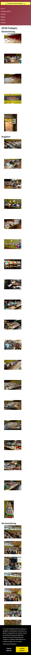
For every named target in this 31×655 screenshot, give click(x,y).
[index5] (10, 122)
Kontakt (3, 22)
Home (3, 8)
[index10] (12, 163)
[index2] (12, 58)
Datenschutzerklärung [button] (9, 644)
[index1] (12, 532)
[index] (12, 38)
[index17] (12, 304)
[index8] (12, 485)
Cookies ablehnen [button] (9, 649)
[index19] (12, 344)
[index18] (12, 324)
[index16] (12, 284)
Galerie (3, 20)
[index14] (12, 244)
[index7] (12, 465)
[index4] (12, 99)
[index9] (9, 509)
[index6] (12, 445)
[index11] (12, 184)
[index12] (12, 204)
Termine (3, 14)
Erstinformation (6, 11)
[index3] (12, 78)
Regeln (3, 17)
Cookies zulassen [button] (22, 649)
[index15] (12, 264)
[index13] (12, 224)
